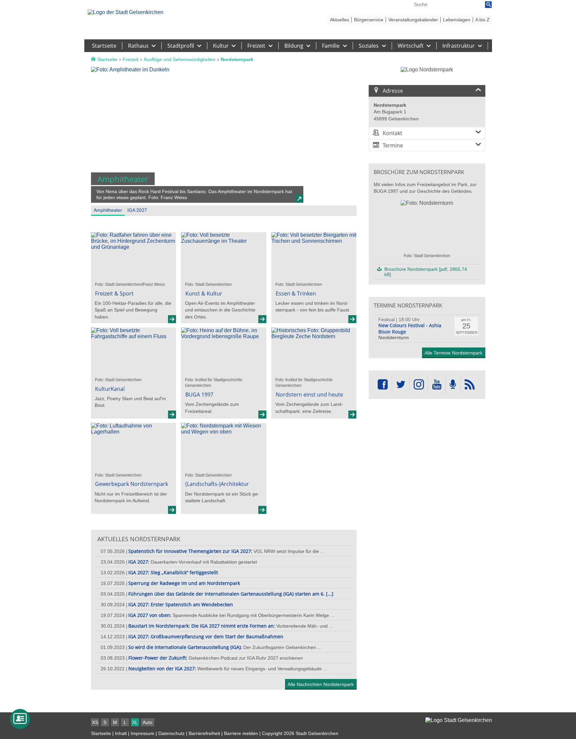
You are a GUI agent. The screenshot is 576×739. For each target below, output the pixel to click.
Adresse (393, 90)
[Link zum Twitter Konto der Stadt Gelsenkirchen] (400, 385)
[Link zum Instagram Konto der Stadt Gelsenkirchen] (419, 385)
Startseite (101, 733)
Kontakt (392, 133)
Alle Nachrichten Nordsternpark (321, 684)
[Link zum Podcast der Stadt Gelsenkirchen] (453, 385)
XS (95, 722)
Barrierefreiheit (204, 733)
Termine (393, 145)
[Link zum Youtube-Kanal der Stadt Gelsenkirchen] (436, 385)
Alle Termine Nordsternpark (453, 352)
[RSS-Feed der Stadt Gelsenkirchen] (470, 385)
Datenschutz (171, 733)
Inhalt (121, 733)
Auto (147, 722)
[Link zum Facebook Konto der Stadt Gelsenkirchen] (383, 385)
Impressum (142, 733)
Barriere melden (241, 733)
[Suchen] (488, 4)
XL (135, 722)
